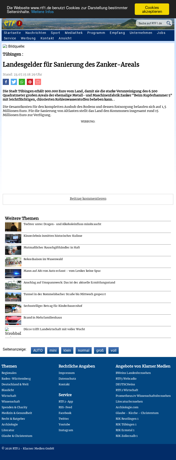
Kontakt (47, 38)
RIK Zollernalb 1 (127, 436)
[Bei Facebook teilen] (6, 84)
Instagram (66, 430)
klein (67, 350)
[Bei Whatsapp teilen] (22, 84)
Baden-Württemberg (16, 378)
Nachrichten (35, 33)
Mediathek (74, 33)
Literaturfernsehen (129, 401)
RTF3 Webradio (126, 378)
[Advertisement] (88, 155)
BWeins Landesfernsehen (133, 373)
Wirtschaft (9, 395)
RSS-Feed (65, 407)
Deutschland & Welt (15, 384)
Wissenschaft (11, 401)
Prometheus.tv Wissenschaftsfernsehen (143, 395)
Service (10, 38)
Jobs (161, 33)
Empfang (117, 33)
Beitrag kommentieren (88, 198)
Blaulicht (8, 390)
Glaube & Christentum (17, 436)
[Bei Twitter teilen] (14, 84)
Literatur (8, 430)
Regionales (9, 373)
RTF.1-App (66, 401)
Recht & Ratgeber (13, 418)
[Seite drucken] (38, 84)
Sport (55, 33)
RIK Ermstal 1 (125, 430)
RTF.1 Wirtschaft (127, 390)
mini (53, 350)
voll (113, 350)
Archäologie (10, 424)
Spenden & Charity (14, 407)
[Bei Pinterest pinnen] (30, 84)
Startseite (12, 33)
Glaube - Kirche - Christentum (137, 413)
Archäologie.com (127, 407)
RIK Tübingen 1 (126, 424)
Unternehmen (141, 33)
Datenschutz (67, 378)
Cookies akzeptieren (152, 9)
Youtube (64, 424)
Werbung (28, 38)
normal (83, 350)
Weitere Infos (42, 11)
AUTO (38, 350)
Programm (96, 33)
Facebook (65, 413)
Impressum (67, 373)
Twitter (64, 418)
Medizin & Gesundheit (17, 413)
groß (100, 350)
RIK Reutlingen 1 (127, 418)
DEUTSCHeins (125, 384)
